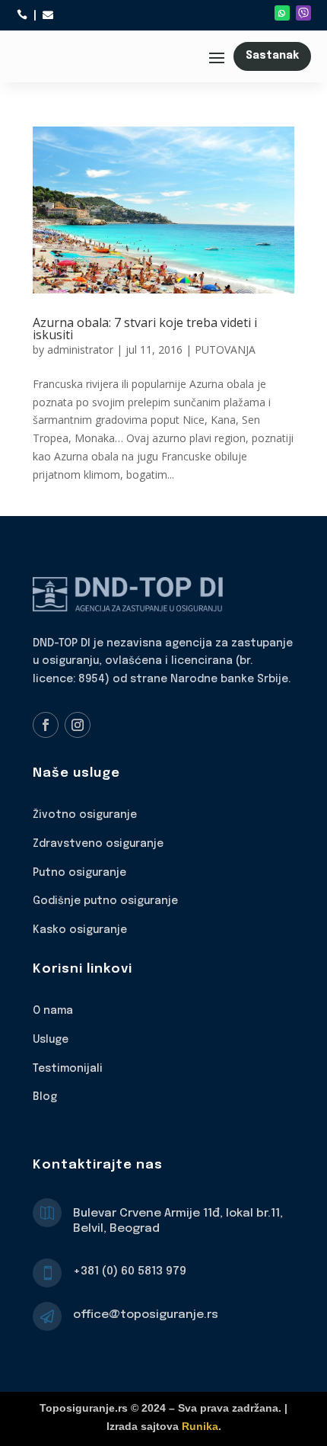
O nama (53, 1010)
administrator (80, 349)
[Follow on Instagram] (77, 725)
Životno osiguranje (85, 815)
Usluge (50, 1039)
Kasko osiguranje (80, 930)
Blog (45, 1097)
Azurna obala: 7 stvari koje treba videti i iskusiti (145, 328)
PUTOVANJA (225, 349)
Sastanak (272, 55)
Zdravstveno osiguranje (98, 843)
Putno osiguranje (79, 872)
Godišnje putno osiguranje (105, 901)
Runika (200, 1426)
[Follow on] (303, 13)
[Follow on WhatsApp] (282, 13)
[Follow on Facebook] (46, 725)
